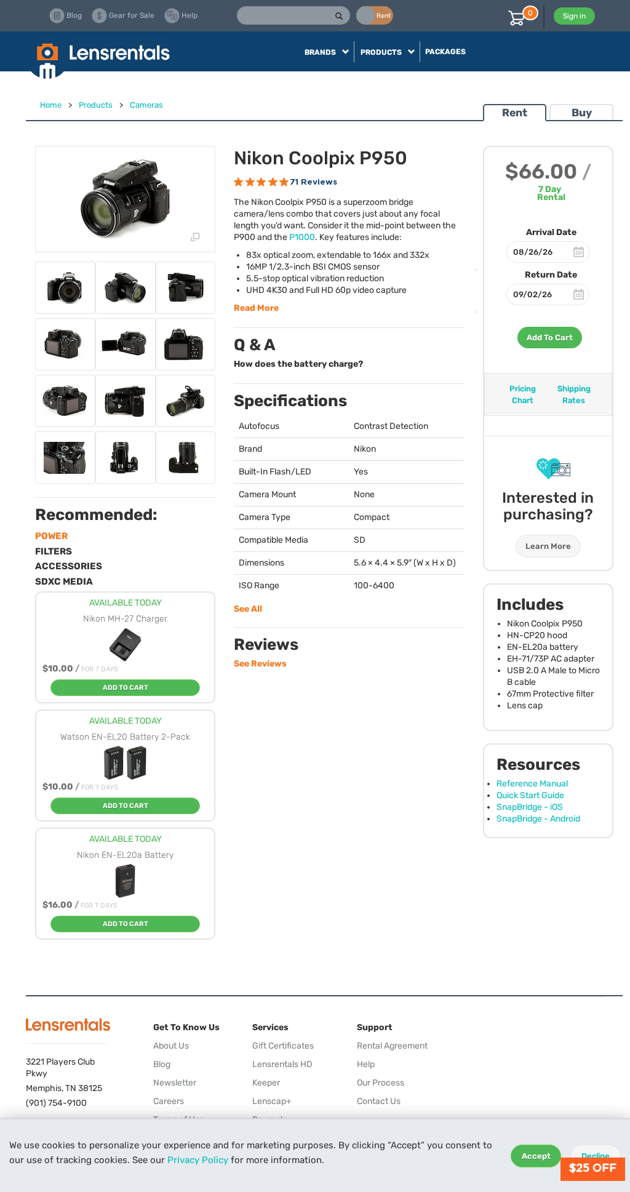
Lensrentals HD (282, 1064)
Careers (168, 1101)
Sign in (574, 16)
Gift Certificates (283, 1046)
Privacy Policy (197, 1160)
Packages (445, 51)
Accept (536, 1156)
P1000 (302, 237)
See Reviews (260, 663)
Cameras (146, 105)
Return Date (551, 275)
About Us (171, 1046)
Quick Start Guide (530, 795)
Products (96, 105)
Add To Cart (550, 337)
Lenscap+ (272, 1101)
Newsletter (174, 1083)
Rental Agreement (392, 1046)
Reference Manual (532, 783)
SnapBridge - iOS (529, 807)
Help (366, 1064)
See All (248, 609)
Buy (582, 112)
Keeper (266, 1083)
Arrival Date (551, 232)
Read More (256, 308)
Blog (161, 1064)
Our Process (380, 1083)
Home (51, 105)
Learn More (548, 546)
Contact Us (379, 1101)
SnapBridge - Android (538, 819)
